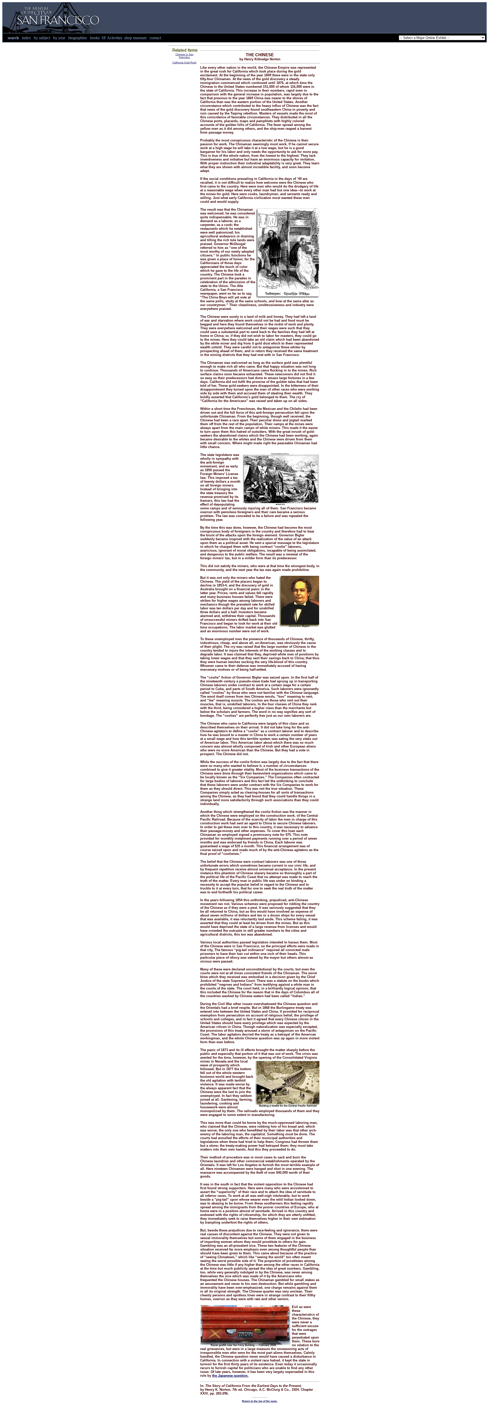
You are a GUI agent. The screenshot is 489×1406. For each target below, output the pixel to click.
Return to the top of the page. (260, 1401)
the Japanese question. (230, 1376)
